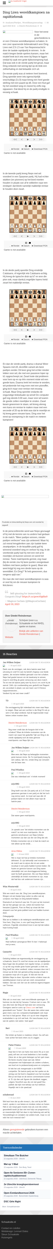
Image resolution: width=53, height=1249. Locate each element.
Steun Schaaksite (10, 1234)
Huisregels (6, 1237)
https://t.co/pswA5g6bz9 (34, 596)
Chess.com (30, 1007)
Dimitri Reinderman (28, 26)
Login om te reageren (39, 662)
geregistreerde (17, 1129)
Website (9, 637)
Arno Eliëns (16, 851)
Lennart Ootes (21, 1231)
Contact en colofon (10, 1228)
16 (41, 26)
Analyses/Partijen (13, 22)
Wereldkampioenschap (32, 22)
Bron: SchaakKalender (11, 1207)
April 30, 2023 (12, 604)
